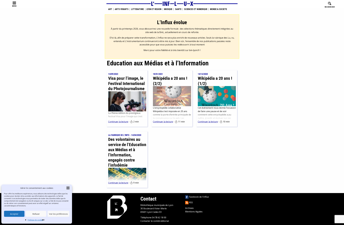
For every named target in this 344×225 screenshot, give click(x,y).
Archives (189, 208)
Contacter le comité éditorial (154, 220)
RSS (191, 202)
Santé (178, 9)
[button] (68, 188)
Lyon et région (153, 9)
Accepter (14, 214)
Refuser (36, 214)
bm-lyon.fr (194, 50)
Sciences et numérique (195, 9)
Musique (168, 9)
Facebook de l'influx (199, 196)
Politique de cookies (35, 220)
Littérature (137, 9)
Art (110, 9)
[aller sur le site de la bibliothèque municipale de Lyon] (117, 206)
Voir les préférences (58, 214)
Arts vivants (121, 9)
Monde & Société (218, 9)
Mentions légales (194, 211)
